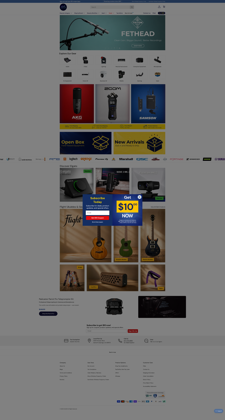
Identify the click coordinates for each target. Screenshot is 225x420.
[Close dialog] (139, 197)
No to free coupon (97, 222)
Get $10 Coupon (97, 218)
